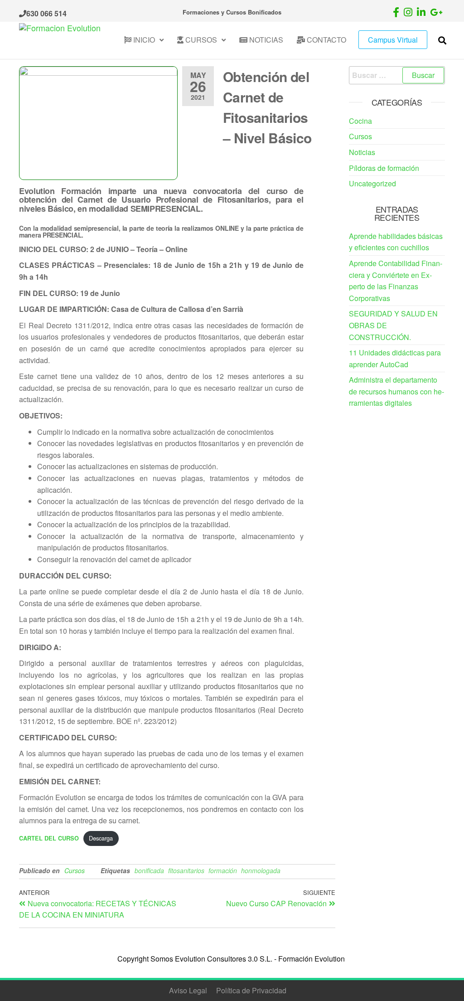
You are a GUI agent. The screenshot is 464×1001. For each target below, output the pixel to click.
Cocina (360, 121)
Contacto (325, 39)
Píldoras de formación (384, 168)
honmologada (260, 870)
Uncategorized (372, 183)
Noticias (265, 39)
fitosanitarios (186, 870)
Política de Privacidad (251, 990)
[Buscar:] (397, 75)
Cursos (200, 39)
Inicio (143, 39)
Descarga (101, 838)
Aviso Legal (188, 990)
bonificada (149, 870)
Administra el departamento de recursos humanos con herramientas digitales (396, 391)
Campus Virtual (393, 39)
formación (222, 870)
